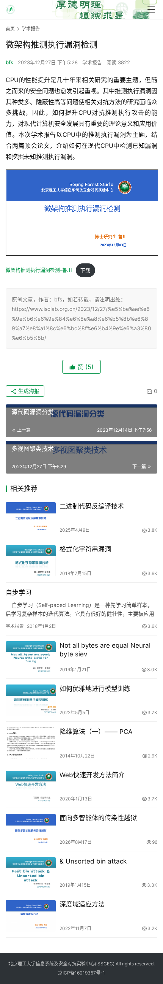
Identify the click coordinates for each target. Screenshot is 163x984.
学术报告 (92, 62)
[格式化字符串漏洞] (31, 561)
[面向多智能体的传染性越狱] (31, 829)
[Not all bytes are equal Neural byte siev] (31, 657)
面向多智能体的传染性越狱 (98, 818)
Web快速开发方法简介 (92, 775)
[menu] (151, 9)
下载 (85, 270)
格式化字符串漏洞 (85, 549)
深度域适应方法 (82, 904)
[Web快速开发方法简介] (31, 786)
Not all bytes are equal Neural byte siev (105, 650)
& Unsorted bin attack (93, 861)
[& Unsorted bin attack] (31, 873)
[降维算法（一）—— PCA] (31, 743)
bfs (9, 62)
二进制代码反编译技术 (92, 506)
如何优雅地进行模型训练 (95, 688)
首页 (10, 29)
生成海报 (28, 391)
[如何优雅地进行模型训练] (31, 700)
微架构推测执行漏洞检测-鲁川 (39, 270)
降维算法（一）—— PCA (96, 731)
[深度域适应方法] (31, 916)
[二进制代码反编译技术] (31, 518)
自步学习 (18, 592)
